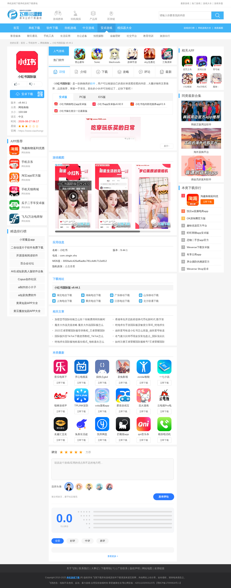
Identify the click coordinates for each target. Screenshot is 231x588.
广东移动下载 (122, 295)
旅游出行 (165, 35)
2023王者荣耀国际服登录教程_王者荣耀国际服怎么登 (80, 330)
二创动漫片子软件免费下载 (27, 247)
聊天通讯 (32, 35)
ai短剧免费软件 (27, 295)
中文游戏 (88, 27)
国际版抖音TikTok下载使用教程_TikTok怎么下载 (79, 336)
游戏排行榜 (189, 28)
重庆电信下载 (93, 300)
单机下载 (34, 27)
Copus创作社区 (27, 279)
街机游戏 (70, 27)
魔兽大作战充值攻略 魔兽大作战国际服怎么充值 (79, 324)
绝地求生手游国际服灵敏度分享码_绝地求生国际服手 (140, 324)
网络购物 (44, 43)
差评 (102, 540)
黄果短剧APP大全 (27, 303)
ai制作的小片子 (27, 287)
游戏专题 (218, 3)
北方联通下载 (151, 300)
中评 (87, 540)
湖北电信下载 (64, 295)
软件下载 (52, 27)
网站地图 (147, 568)
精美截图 (218, 28)
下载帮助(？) (108, 568)
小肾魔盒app (27, 239)
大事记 (95, 568)
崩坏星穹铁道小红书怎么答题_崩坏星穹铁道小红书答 (140, 330)
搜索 (217, 15)
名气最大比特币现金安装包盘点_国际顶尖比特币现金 (140, 336)
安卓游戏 (106, 27)
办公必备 (82, 35)
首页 (16, 27)
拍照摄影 (98, 35)
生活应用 (65, 35)
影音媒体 (15, 35)
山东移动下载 (151, 295)
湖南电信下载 (93, 295)
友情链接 (159, 568)
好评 (72, 540)
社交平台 (132, 35)
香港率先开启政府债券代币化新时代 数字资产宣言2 (139, 319)
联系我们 (84, 568)
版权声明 (135, 568)
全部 (57, 540)
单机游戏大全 (204, 28)
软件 (92, 83)
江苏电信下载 (122, 300)
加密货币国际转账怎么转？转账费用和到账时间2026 (80, 319)
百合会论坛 (27, 263)
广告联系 (122, 568)
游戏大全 (207, 3)
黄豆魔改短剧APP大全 (27, 310)
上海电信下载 (64, 300)
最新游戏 (185, 3)
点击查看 (70, 266)
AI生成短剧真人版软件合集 (27, 271)
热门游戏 (196, 3)
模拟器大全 (124, 27)
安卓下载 (27, 94)
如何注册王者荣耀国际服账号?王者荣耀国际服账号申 (140, 341)
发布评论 (164, 496)
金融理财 (115, 35)
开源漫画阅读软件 (27, 255)
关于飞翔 (72, 568)
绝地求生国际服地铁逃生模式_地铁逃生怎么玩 (79, 341)
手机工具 (49, 35)
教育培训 (148, 35)
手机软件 (32, 43)
